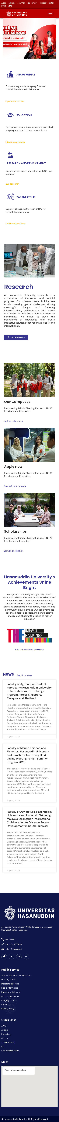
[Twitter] (11, 956)
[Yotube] (26, 956)
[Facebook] (4, 956)
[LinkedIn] (19, 956)
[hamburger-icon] (50, 14)
